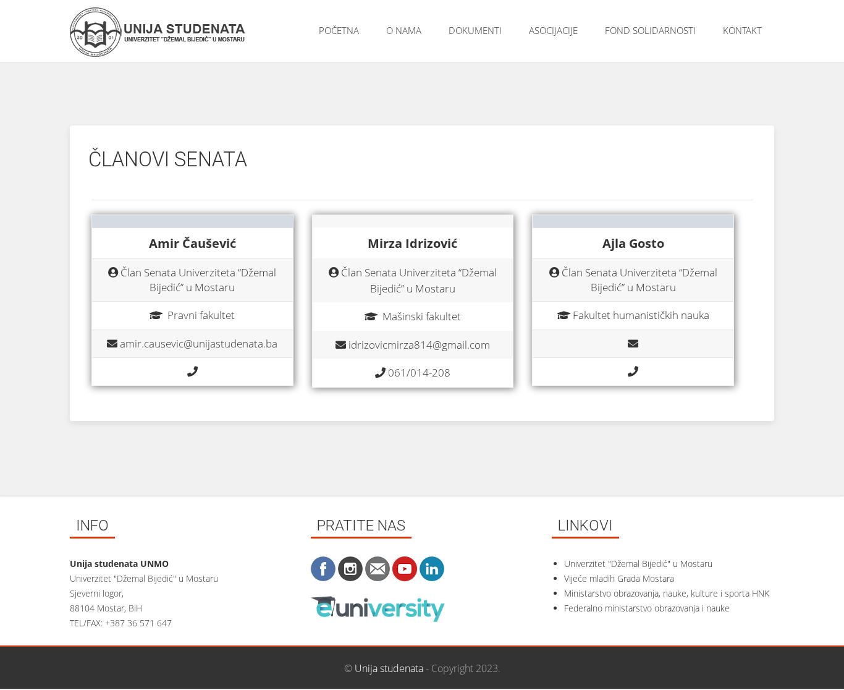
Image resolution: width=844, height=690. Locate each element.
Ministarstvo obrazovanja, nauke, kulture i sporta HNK (666, 593)
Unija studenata (389, 668)
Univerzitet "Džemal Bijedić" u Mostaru (638, 563)
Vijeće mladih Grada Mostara (619, 578)
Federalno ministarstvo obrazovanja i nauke (647, 608)
